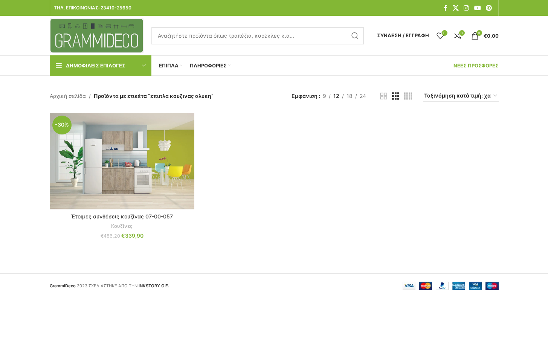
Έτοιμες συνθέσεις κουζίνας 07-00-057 (122, 216)
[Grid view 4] (408, 96)
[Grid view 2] (383, 96)
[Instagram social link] (466, 8)
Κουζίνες (122, 226)
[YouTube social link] (477, 8)
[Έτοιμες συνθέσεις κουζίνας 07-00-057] (122, 161)
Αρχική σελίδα (68, 96)
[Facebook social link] (445, 8)
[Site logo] (97, 35)
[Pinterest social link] (488, 8)
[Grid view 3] (395, 96)
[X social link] (455, 8)
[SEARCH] (355, 35)
